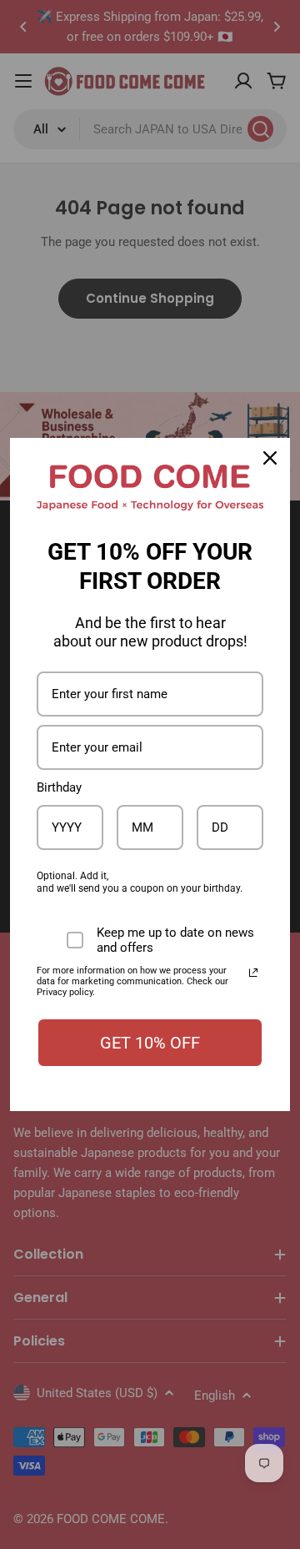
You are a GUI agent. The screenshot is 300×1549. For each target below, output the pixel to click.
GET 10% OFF (150, 1043)
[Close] (270, 458)
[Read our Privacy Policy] (253, 973)
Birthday (59, 787)
